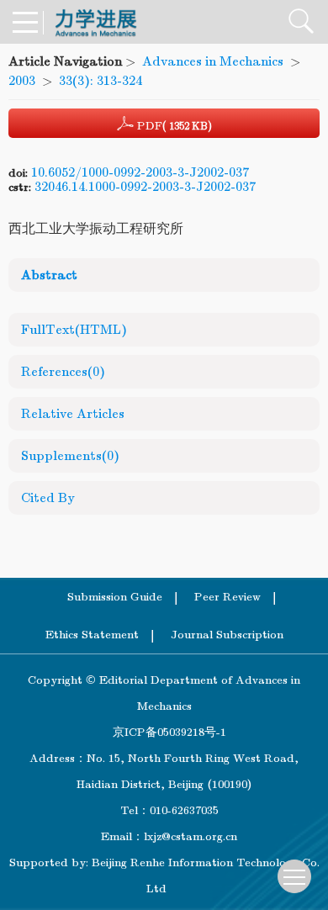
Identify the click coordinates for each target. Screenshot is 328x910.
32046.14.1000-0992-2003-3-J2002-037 (145, 186)
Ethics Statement (92, 634)
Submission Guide (114, 597)
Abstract (49, 275)
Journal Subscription (227, 634)
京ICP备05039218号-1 (164, 732)
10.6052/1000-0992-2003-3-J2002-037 (140, 172)
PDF (173, 126)
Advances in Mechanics (212, 61)
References (63, 371)
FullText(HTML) (74, 329)
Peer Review (227, 597)
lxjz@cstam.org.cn (190, 836)
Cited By (48, 497)
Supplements (70, 455)
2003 (21, 80)
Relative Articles (72, 413)
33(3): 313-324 (100, 80)
